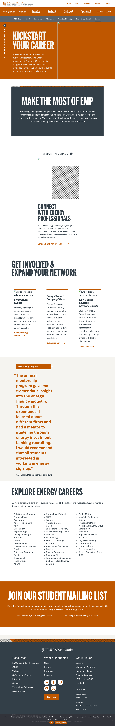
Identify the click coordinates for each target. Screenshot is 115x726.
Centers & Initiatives (52, 11)
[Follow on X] (53, 688)
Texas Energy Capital (83, 19)
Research (48, 675)
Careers (98, 19)
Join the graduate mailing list (78, 615)
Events (97, 3)
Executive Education (36, 11)
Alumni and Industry (65, 19)
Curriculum (38, 19)
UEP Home (18, 19)
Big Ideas (48, 671)
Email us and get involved (50, 244)
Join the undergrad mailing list (31, 615)
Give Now (51, 697)
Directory (87, 3)
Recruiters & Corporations (86, 11)
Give (76, 3)
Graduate (23, 12)
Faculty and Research (68, 11)
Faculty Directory (84, 675)
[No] (112, 720)
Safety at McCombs (21, 675)
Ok (52, 723)
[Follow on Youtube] (46, 688)
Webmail (16, 671)
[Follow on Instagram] (60, 682)
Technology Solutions (22, 687)
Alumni (100, 12)
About (108, 12)
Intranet (16, 679)
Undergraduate (9, 12)
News (108, 3)
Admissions (50, 19)
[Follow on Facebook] (53, 682)
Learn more (84, 346)
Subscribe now (53, 343)
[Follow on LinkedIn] (46, 682)
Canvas (15, 683)
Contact (68, 3)
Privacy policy (61, 723)
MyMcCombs (18, 691)
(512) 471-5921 (81, 689)
